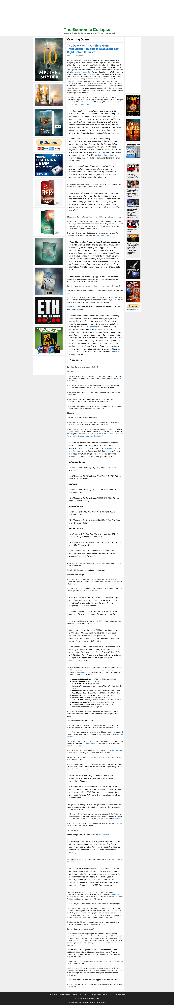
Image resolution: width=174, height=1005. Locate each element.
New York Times (104, 835)
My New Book (53, 995)
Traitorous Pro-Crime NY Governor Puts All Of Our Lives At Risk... (132, 193)
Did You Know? (108, 995)
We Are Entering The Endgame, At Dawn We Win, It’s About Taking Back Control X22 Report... (133, 249)
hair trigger (100, 152)
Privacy (86, 995)
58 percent (90, 744)
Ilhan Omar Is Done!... (132, 230)
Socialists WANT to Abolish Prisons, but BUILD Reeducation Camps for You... (132, 213)
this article (104, 818)
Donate (74, 995)
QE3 (115, 351)
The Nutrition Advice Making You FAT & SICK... (133, 175)
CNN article (78, 588)
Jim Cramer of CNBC (74, 968)
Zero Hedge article (83, 672)
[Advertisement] (87, 14)
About (80, 995)
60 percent (90, 741)
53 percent (92, 757)
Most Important (120, 995)
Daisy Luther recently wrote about (79, 936)
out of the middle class (99, 769)
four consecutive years (114, 750)
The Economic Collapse (87, 29)
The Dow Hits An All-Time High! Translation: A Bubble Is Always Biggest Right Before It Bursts (93, 49)
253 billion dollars (79, 917)
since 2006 (118, 727)
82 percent (92, 327)
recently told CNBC (103, 235)
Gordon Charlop (98, 184)
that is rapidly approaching (81, 72)
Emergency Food (96, 995)
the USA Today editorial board (78, 104)
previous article (75, 307)
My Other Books (65, 995)
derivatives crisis (116, 378)
